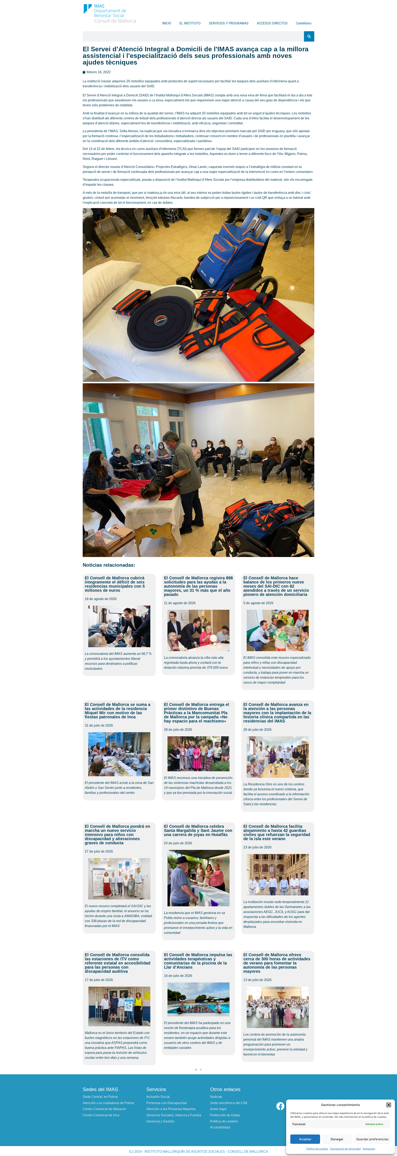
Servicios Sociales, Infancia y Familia (173, 1115)
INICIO (166, 23)
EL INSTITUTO (190, 23)
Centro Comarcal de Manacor (104, 1109)
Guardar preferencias (372, 1139)
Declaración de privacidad (345, 1148)
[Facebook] (280, 1106)
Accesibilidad (220, 1127)
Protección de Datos (225, 1115)
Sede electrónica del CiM (228, 1103)
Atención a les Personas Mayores (171, 1109)
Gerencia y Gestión (160, 1121)
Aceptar (305, 1139)
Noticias (216, 1096)
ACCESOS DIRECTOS (272, 23)
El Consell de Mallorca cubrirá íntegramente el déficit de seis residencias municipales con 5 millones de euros (115, 584)
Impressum (369, 1148)
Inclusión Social (158, 1096)
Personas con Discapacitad (166, 1103)
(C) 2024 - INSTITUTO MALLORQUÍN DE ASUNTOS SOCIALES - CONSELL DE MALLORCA (198, 1151)
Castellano (303, 23)
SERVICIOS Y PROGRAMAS (229, 23)
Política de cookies (317, 1148)
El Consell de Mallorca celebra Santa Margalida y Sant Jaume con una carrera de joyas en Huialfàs (198, 830)
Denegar (337, 1139)
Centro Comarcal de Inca (101, 1115)
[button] (389, 1105)
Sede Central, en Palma (100, 1096)
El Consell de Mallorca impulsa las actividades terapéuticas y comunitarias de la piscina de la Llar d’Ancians (198, 960)
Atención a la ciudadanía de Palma (108, 1103)
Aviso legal (218, 1109)
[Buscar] (309, 36)
